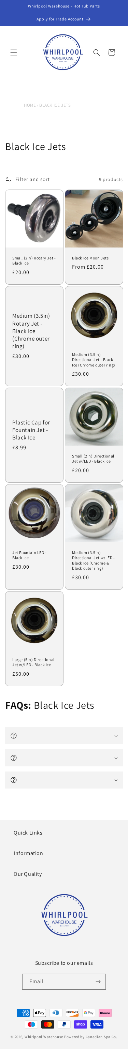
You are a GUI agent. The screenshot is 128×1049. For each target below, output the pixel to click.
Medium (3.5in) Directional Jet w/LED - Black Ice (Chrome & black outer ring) (93, 560)
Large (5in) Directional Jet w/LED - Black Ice (33, 662)
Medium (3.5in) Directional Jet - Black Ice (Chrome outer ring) (93, 360)
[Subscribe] (97, 982)
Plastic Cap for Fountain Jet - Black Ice (31, 430)
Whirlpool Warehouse (44, 1036)
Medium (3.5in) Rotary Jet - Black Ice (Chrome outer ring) (31, 330)
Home (30, 105)
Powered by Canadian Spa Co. (90, 1036)
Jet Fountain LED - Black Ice (29, 555)
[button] (13, 52)
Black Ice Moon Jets (90, 257)
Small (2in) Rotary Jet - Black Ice (34, 260)
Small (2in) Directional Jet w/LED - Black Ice (93, 458)
